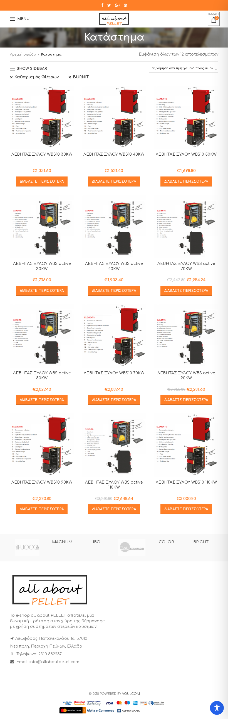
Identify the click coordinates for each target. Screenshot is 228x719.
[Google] (117, 5)
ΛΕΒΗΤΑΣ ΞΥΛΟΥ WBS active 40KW (114, 266)
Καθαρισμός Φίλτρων (36, 77)
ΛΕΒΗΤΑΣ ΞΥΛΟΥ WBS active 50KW (42, 375)
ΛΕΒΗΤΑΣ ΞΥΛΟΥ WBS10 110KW (186, 482)
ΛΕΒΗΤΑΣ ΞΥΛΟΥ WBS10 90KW (41, 482)
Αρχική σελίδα (23, 54)
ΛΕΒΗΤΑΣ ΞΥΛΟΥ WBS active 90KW (186, 375)
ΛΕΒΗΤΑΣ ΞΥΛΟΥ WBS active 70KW (186, 266)
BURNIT (81, 77)
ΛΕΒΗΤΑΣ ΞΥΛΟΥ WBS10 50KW (186, 154)
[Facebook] (102, 5)
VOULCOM (131, 694)
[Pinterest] (125, 5)
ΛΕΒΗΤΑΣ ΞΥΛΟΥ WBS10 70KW (114, 373)
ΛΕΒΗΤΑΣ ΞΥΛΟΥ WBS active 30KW (42, 266)
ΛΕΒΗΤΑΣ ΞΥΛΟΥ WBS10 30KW (41, 154)
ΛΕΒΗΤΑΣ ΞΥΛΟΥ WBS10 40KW (113, 154)
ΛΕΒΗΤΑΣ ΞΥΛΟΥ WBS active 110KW (114, 484)
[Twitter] (109, 5)
